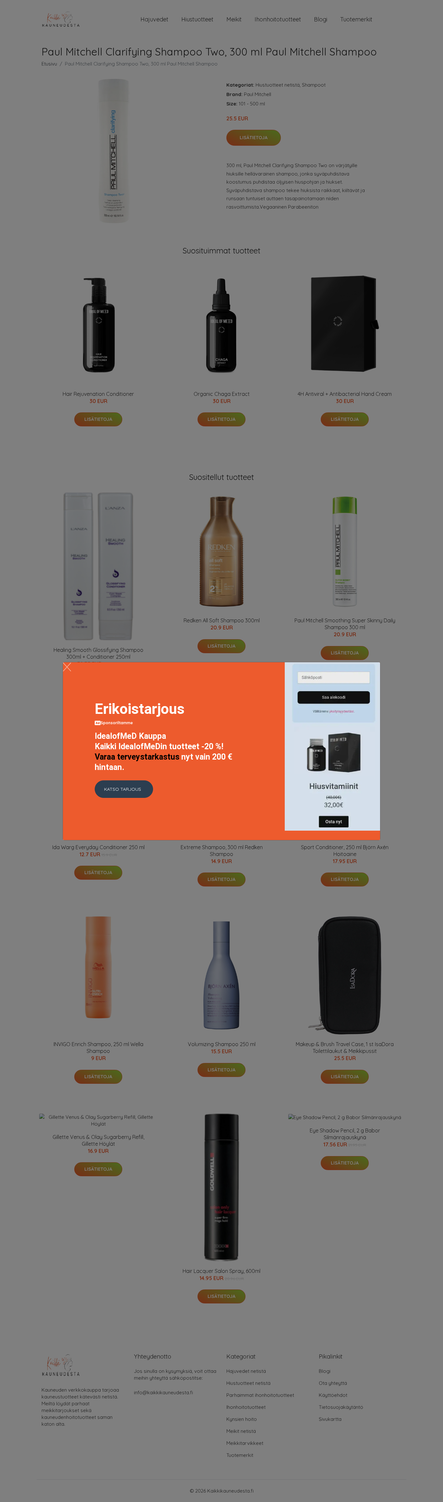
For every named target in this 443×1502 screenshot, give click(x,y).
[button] (124, 789)
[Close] (67, 667)
